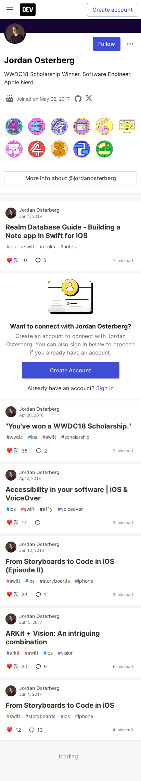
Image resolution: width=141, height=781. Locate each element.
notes (68, 246)
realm (47, 246)
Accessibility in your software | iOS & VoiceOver (66, 493)
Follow (106, 43)
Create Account (70, 370)
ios (11, 246)
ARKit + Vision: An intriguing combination (52, 637)
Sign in (105, 388)
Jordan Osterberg (39, 210)
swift (28, 246)
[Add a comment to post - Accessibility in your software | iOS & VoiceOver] (39, 523)
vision (66, 653)
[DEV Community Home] (27, 9)
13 (40, 730)
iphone (84, 581)
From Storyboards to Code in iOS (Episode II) (59, 565)
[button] (14, 126)
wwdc (15, 437)
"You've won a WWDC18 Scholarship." (68, 426)
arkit (13, 653)
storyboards (55, 581)
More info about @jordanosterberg (70, 178)
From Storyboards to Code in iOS (59, 705)
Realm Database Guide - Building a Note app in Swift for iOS (62, 231)
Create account (112, 9)
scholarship (75, 437)
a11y (46, 509)
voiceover (70, 509)
